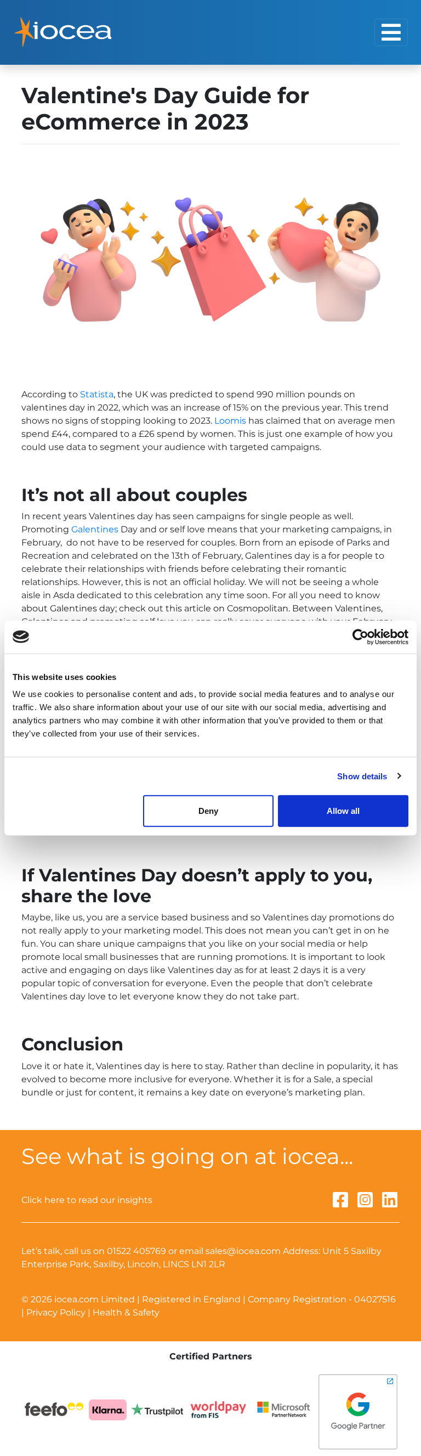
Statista (96, 394)
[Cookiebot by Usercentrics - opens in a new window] (360, 636)
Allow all (343, 811)
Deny (208, 811)
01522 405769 (136, 1251)
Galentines (94, 529)
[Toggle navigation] (391, 32)
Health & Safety (126, 1312)
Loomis (230, 420)
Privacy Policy (56, 1312)
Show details (362, 775)
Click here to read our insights (86, 1200)
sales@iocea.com (243, 1251)
